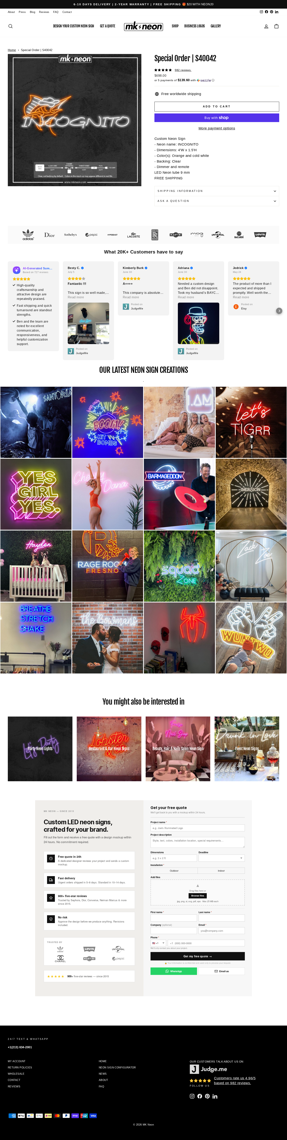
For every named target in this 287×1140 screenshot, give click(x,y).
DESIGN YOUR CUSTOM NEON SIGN (73, 26)
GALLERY (216, 26)
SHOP (175, 26)
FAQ (55, 12)
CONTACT (14, 1080)
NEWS (103, 1073)
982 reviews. (183, 70)
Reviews (44, 12)
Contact (67, 12)
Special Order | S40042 (37, 50)
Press (22, 12)
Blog (32, 12)
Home (12, 50)
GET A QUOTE (107, 26)
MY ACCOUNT (17, 1061)
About (11, 12)
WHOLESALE (16, 1073)
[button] (216, 80)
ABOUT (103, 1080)
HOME (103, 1061)
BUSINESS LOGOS (194, 26)
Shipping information (180, 191)
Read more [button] (21, 297)
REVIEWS (14, 1086)
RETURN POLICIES (20, 1067)
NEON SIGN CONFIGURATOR (117, 1067)
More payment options (217, 128)
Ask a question (173, 201)
